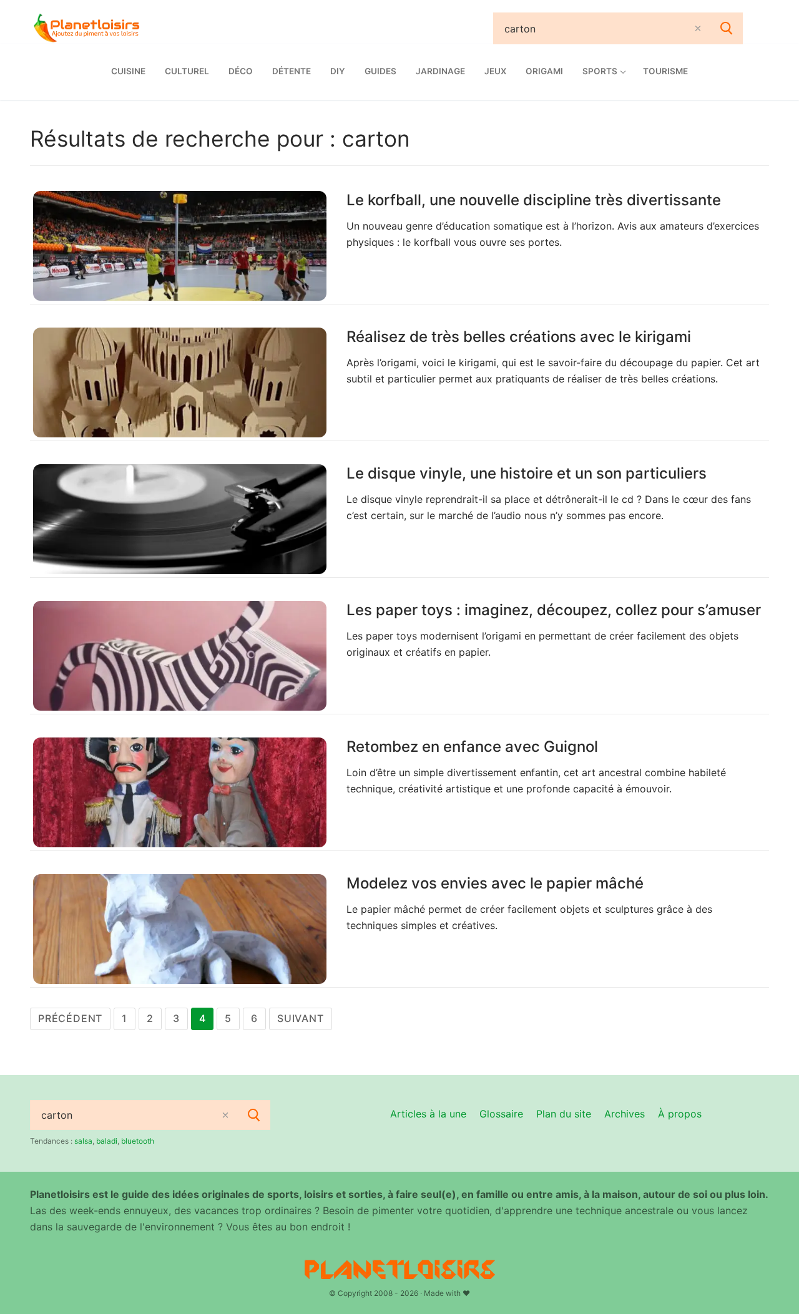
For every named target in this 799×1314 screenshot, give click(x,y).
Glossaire (501, 1113)
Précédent (70, 1018)
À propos (680, 1113)
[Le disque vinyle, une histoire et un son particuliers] (179, 519)
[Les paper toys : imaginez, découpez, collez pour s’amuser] (179, 656)
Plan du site (563, 1113)
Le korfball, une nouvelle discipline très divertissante (533, 200)
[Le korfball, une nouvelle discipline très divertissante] (179, 246)
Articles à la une (428, 1113)
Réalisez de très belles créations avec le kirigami (518, 337)
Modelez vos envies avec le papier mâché (495, 883)
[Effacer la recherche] (697, 28)
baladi (106, 1141)
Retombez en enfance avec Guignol (472, 746)
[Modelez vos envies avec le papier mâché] (179, 929)
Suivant (300, 1018)
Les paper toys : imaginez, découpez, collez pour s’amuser (553, 610)
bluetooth (137, 1141)
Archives (624, 1113)
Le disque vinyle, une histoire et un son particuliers (526, 473)
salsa (83, 1141)
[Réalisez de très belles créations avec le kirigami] (179, 382)
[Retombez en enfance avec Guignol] (179, 792)
